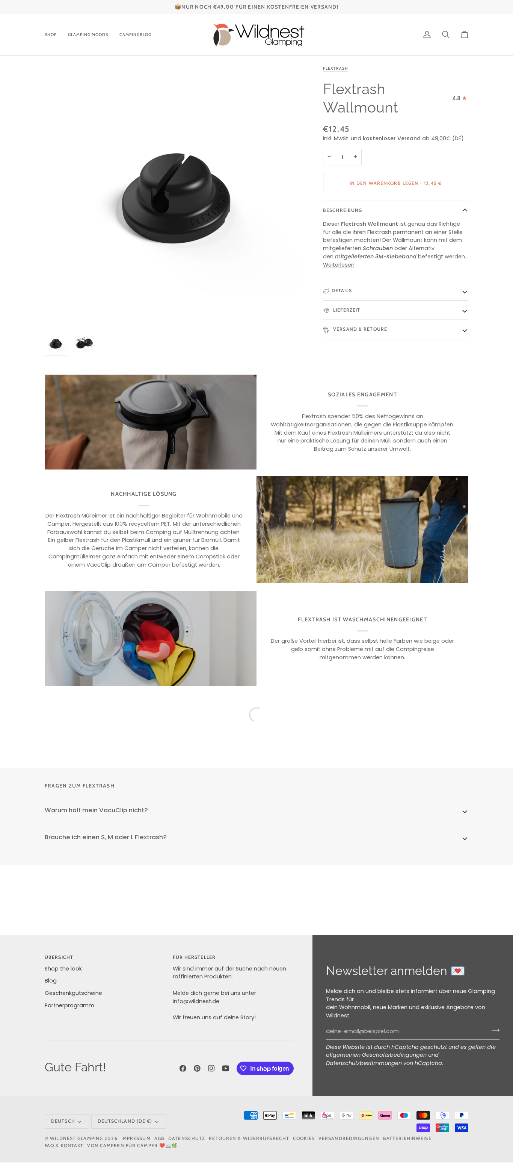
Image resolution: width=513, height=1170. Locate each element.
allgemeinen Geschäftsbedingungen (376, 1055)
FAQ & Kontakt (64, 1145)
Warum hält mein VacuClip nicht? (96, 810)
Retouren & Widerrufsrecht (249, 1138)
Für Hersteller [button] (194, 957)
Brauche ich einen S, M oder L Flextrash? (106, 837)
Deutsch (63, 1121)
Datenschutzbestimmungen (364, 1063)
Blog (51, 980)
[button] (53, 34)
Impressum (136, 1138)
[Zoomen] (177, 196)
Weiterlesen (339, 264)
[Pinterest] (197, 1068)
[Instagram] (211, 1068)
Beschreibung (342, 210)
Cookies (304, 1138)
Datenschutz (186, 1138)
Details (342, 290)
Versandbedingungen (348, 1138)
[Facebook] (183, 1068)
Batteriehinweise (407, 1138)
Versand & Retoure (359, 329)
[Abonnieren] (493, 1030)
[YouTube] (225, 1068)
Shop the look (63, 968)
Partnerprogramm (69, 1005)
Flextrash (335, 68)
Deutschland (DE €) (125, 1121)
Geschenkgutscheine (73, 993)
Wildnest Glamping (76, 1138)
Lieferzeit (346, 310)
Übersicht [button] (59, 957)
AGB (159, 1138)
